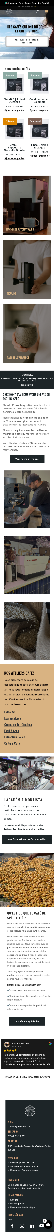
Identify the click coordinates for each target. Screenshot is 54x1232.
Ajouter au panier (14, 110)
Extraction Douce (14, 737)
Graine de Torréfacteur (18, 724)
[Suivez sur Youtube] (41, 1225)
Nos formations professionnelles (27, 839)
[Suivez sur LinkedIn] (32, 1225)
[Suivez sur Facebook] (12, 1225)
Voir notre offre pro (27, 459)
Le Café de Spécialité (27, 1021)
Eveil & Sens (11, 730)
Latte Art (9, 712)
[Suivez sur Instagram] (22, 1225)
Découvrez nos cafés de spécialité (27, 41)
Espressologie (12, 718)
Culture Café (12, 743)
